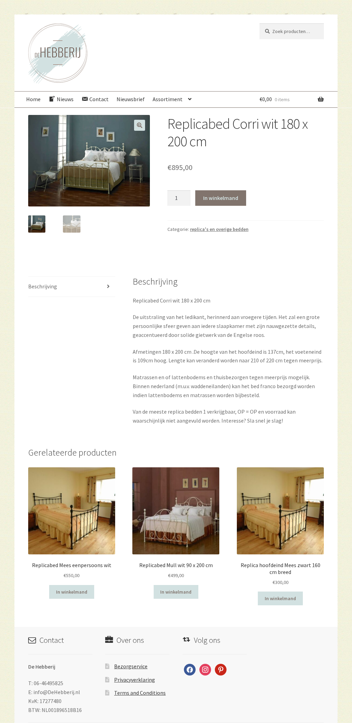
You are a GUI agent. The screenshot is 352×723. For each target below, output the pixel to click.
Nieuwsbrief (131, 99)
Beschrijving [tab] (42, 286)
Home (33, 99)
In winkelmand (220, 197)
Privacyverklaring (134, 679)
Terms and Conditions (140, 692)
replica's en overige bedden (219, 229)
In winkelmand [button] (71, 592)
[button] (139, 125)
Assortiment (168, 99)
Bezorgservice (130, 666)
